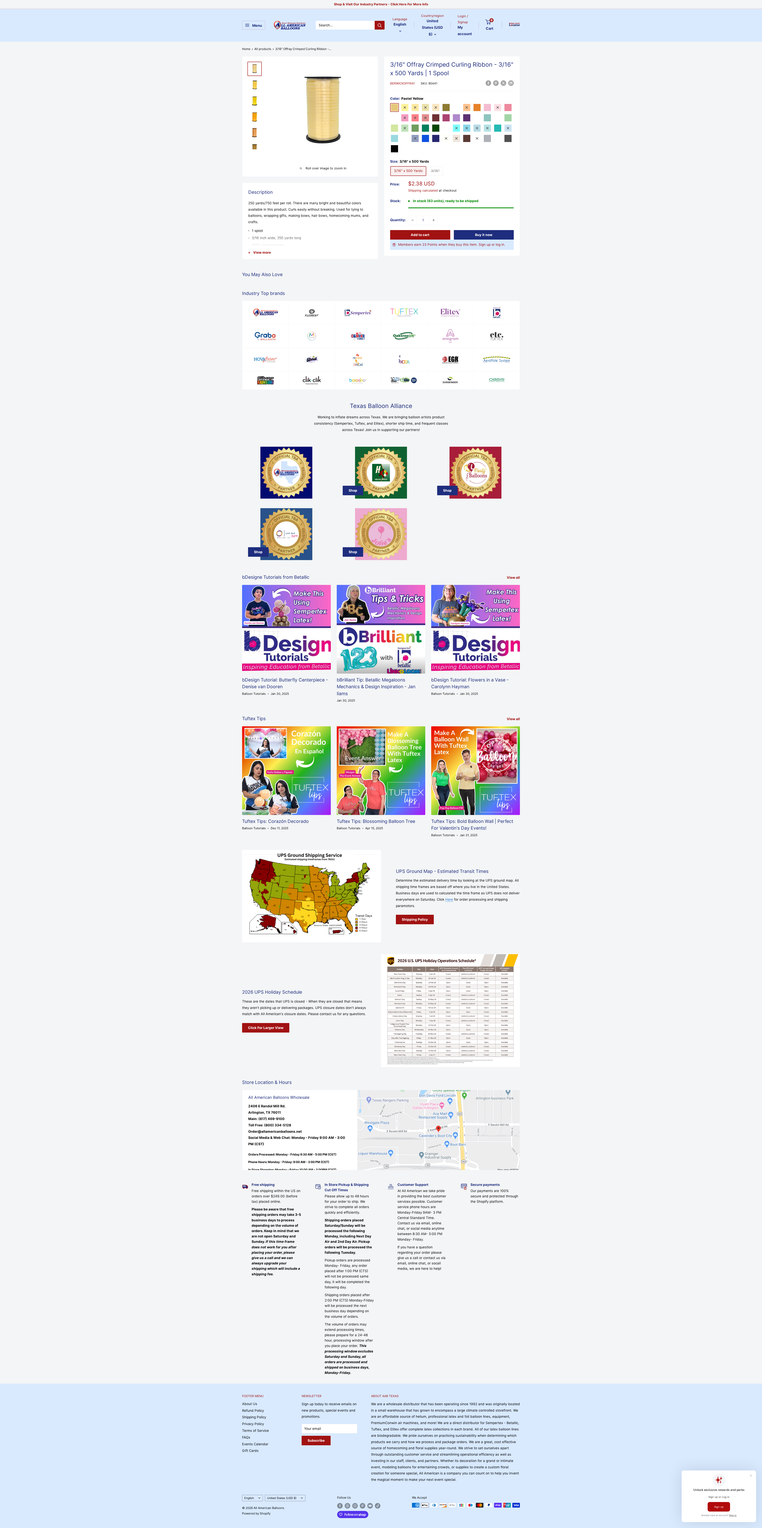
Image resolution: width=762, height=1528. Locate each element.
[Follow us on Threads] (347, 1506)
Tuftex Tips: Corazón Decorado (275, 821)
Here (449, 899)
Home (246, 49)
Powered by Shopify (256, 1513)
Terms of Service (255, 1431)
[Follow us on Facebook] (340, 1506)
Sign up (485, 245)
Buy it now (483, 235)
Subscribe (316, 1441)
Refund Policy (253, 1411)
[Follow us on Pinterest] (362, 1506)
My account (465, 30)
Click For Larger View (265, 1028)
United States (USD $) (281, 1498)
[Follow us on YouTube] (370, 1506)
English (249, 1498)
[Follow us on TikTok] (377, 1506)
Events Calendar (255, 1444)
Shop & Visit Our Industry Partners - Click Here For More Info (381, 4)
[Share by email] (511, 83)
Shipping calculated (423, 190)
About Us (249, 1404)
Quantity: (398, 220)
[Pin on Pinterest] (496, 83)
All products (262, 49)
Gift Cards (250, 1451)
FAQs (246, 1437)
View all (514, 578)
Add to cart (420, 235)
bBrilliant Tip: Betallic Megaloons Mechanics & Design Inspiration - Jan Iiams (376, 686)
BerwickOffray (402, 83)
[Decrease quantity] (412, 220)
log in (500, 245)
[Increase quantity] (433, 220)
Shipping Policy (415, 919)
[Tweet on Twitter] (503, 83)
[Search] (380, 25)
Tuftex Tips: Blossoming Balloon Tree (376, 821)
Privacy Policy (253, 1424)
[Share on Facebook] (488, 83)
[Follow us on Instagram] (355, 1506)
